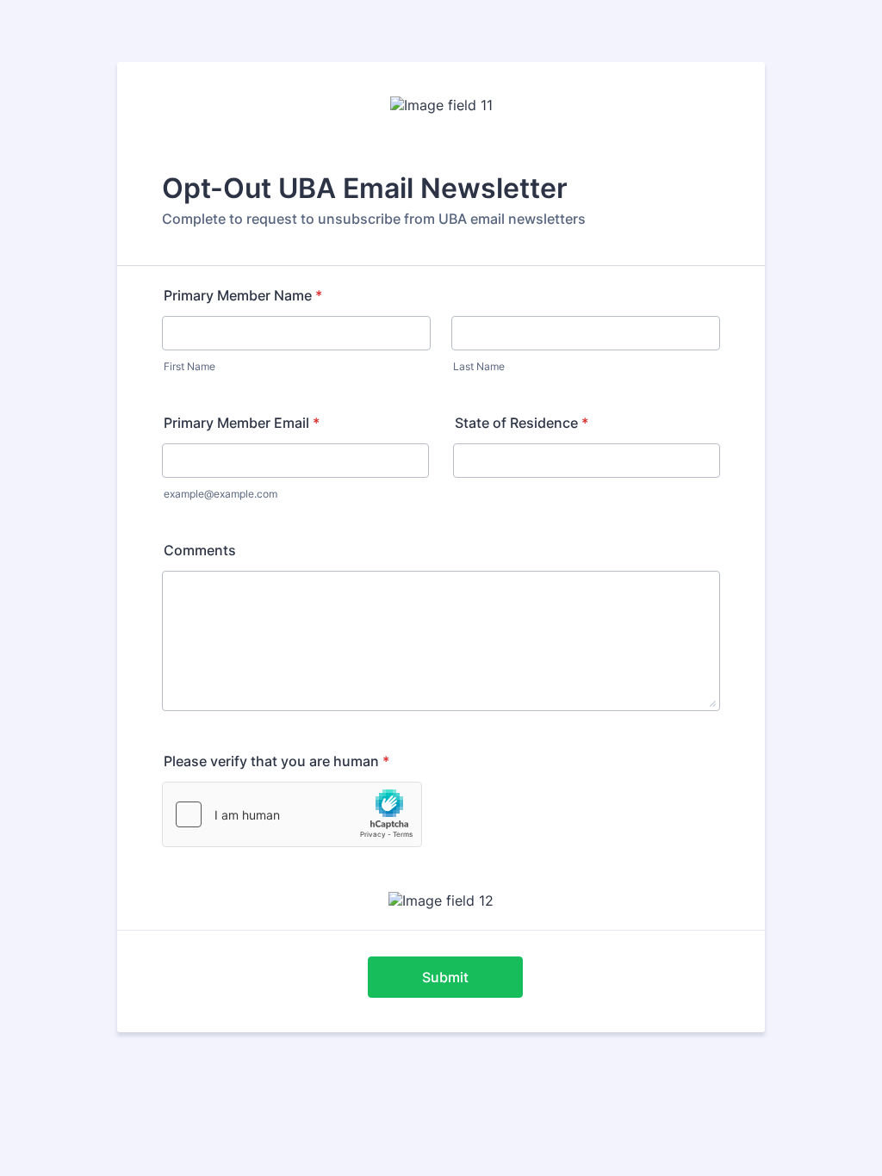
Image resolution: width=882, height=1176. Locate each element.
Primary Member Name (243, 295)
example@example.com (220, 493)
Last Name (479, 366)
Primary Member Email (242, 422)
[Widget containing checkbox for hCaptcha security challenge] (292, 814)
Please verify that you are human (276, 761)
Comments (200, 550)
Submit (445, 977)
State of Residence (521, 422)
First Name (189, 366)
